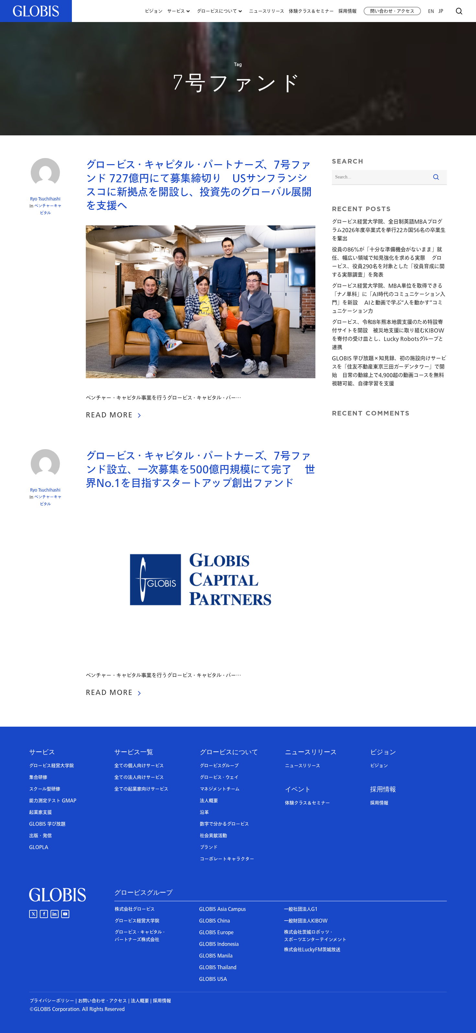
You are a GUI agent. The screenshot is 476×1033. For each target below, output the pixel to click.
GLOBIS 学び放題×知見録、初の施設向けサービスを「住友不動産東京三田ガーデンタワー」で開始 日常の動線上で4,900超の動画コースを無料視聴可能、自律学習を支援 (389, 371)
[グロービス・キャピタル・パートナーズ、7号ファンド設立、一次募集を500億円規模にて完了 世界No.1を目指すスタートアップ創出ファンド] (200, 667)
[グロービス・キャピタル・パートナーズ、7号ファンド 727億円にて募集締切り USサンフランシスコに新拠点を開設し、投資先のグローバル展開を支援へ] (200, 389)
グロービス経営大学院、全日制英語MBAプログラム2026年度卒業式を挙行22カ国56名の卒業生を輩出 (389, 230)
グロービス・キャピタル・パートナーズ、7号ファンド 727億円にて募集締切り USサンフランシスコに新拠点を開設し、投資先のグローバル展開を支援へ (199, 185)
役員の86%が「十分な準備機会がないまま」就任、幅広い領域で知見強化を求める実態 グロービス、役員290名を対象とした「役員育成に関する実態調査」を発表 (388, 262)
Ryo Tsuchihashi (45, 199)
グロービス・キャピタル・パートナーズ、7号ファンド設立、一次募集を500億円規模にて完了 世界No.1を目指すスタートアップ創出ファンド (200, 470)
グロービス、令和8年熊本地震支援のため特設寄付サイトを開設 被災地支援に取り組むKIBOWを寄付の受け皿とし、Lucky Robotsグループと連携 (388, 334)
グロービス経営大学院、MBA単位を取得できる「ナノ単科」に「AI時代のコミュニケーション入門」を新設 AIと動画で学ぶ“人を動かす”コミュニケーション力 (388, 298)
